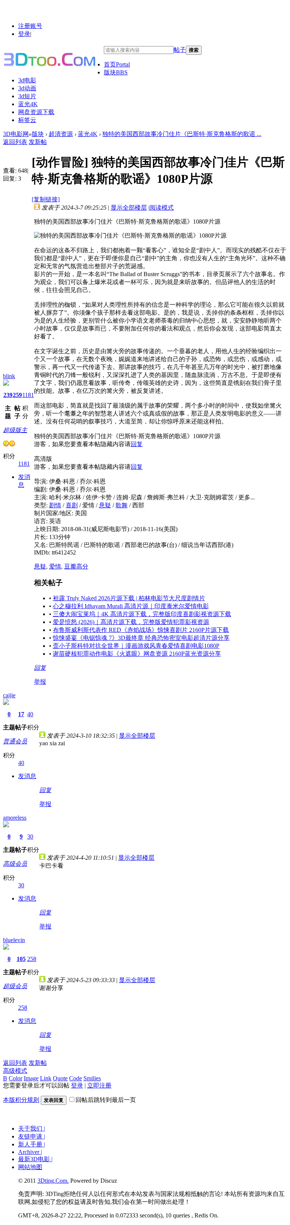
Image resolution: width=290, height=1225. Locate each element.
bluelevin (14, 940)
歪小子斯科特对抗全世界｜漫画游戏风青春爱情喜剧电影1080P (136, 646)
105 (21, 959)
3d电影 (27, 80)
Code (75, 1078)
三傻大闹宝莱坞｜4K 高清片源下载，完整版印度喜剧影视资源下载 (142, 614)
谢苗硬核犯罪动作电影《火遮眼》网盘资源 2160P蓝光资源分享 (137, 653)
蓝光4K (28, 104)
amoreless (14, 817)
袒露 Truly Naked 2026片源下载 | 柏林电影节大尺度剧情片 (129, 598)
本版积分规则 (21, 1100)
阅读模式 (162, 207)
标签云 (27, 120)
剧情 (55, 505)
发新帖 (38, 142)
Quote (60, 1078)
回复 (137, 444)
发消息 (27, 776)
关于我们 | (31, 1128)
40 (30, 714)
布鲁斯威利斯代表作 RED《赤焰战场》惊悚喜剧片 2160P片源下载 (141, 630)
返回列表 (15, 142)
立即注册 (99, 1085)
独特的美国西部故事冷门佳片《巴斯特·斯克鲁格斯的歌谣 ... (181, 134)
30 (30, 836)
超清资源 (61, 134)
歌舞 (122, 505)
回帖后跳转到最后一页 (106, 1100)
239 (7, 395)
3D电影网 (16, 134)
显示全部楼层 (129, 207)
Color (15, 1078)
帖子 (180, 49)
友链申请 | (31, 1136)
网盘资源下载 (36, 112)
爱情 (55, 566)
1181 (28, 395)
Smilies (92, 1078)
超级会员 (15, 986)
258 (31, 959)
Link (45, 1078)
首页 (117, 64)
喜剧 (72, 505)
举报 (40, 681)
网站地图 (30, 1167)
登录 (77, 1085)
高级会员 (15, 863)
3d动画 (27, 88)
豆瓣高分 (76, 566)
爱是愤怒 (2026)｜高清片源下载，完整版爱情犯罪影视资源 (131, 622)
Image (31, 1078)
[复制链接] (46, 199)
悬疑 (105, 505)
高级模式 (15, 1070)
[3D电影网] (53, 59)
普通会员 (15, 741)
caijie (9, 695)
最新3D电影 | (35, 1159)
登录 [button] (24, 34)
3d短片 (27, 96)
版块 (116, 72)
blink (9, 376)
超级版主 (15, 430)
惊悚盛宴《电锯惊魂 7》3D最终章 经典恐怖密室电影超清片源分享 (141, 638)
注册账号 (30, 26)
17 (21, 714)
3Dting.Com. (53, 1180)
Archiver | (30, 1152)
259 (17, 395)
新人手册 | (31, 1144)
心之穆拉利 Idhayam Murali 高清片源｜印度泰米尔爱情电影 (131, 606)
